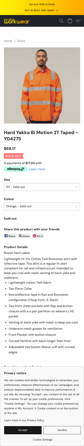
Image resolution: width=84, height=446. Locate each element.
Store (21, 41)
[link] (42, 10)
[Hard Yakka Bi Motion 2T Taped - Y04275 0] (42, 85)
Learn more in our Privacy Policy (24, 420)
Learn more (37, 169)
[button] (17, 21)
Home (8, 41)
